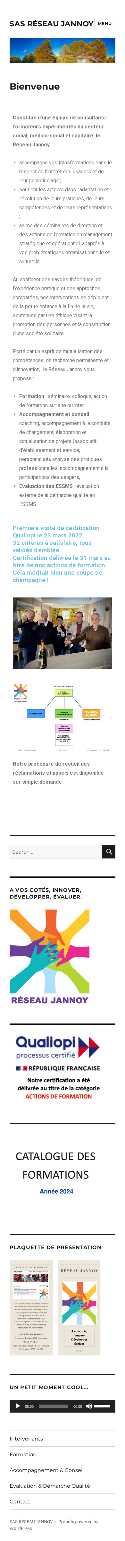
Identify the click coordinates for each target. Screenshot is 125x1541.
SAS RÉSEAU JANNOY (52, 23)
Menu (105, 23)
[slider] (103, 1405)
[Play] (18, 1406)
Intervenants (26, 1439)
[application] (62, 1406)
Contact (20, 1502)
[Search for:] (56, 852)
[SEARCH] (108, 851)
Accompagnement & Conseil (47, 1470)
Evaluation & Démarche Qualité (50, 1486)
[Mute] (89, 1406)
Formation (23, 1454)
